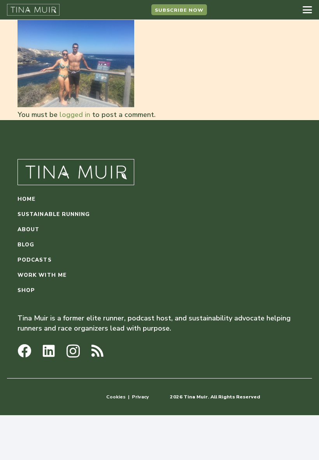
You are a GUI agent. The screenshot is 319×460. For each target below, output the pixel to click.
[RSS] (97, 350)
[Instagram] (73, 351)
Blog (26, 244)
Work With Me (42, 275)
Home (26, 199)
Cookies (116, 396)
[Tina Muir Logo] (33, 10)
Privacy (140, 396)
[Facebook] (24, 350)
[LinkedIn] (49, 350)
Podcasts (35, 260)
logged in (75, 114)
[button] (307, 9)
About (28, 229)
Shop (26, 290)
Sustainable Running (54, 214)
